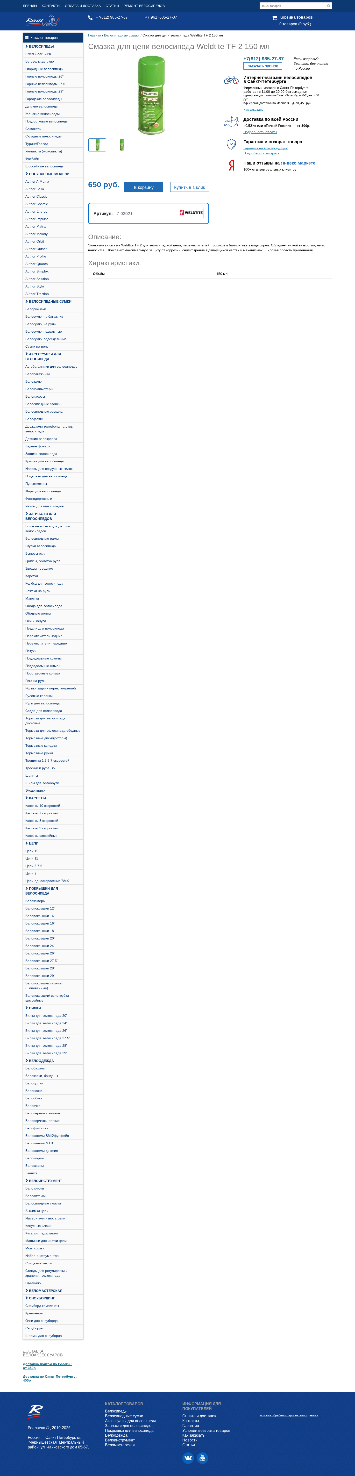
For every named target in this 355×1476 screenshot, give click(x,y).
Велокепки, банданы (41, 1076)
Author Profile (35, 256)
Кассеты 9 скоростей (41, 828)
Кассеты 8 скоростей (41, 821)
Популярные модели (49, 174)
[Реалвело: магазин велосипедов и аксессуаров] (43, 25)
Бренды (30, 6)
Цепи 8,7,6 (33, 866)
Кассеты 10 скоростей (42, 806)
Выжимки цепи (37, 1211)
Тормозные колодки (41, 745)
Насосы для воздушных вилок (48, 469)
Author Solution (37, 279)
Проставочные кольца (42, 673)
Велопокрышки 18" (40, 931)
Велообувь (33, 1098)
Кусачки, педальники (41, 1233)
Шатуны (31, 775)
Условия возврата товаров (206, 1430)
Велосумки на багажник (44, 316)
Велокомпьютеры (39, 389)
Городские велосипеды (43, 99)
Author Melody (36, 234)
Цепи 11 (31, 858)
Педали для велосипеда (44, 628)
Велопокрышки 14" (40, 916)
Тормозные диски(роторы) (46, 738)
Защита (31, 1173)
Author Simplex (37, 271)
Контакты (51, 6)
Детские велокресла (41, 439)
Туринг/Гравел (36, 144)
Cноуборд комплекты (42, 1306)
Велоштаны (34, 1166)
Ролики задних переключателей (50, 688)
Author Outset (36, 249)
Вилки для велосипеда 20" (46, 1015)
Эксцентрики (35, 790)
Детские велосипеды (41, 106)
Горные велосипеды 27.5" (45, 84)
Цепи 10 (31, 851)
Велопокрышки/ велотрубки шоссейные (47, 998)
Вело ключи (34, 1188)
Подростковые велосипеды (46, 121)
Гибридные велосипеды (44, 69)
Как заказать (253, 109)
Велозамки (34, 381)
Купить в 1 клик (189, 187)
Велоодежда (41, 1061)
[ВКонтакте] (188, 1458)
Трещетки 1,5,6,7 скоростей (47, 760)
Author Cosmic (36, 204)
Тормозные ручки (39, 753)
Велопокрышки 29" (40, 976)
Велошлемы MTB (39, 1143)
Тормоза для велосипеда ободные (52, 730)
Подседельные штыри (42, 666)
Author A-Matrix (37, 181)
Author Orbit (34, 241)
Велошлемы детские (41, 1151)
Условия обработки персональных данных (289, 1415)
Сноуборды (34, 1328)
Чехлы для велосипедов (44, 506)
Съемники (33, 1283)
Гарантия (190, 1426)
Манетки (32, 598)
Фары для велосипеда (43, 491)
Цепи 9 (30, 873)
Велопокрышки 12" (40, 908)
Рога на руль (35, 681)
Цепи (33, 843)
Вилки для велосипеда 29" (46, 1053)
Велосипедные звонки (42, 404)
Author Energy (36, 211)
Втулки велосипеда (40, 546)
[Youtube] (202, 1458)
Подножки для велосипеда (46, 476)
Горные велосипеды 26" (44, 76)
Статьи (112, 6)
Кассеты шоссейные (41, 836)
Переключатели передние (46, 643)
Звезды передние (39, 568)
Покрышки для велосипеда (41, 891)
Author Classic (36, 196)
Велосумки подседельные (46, 339)
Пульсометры (36, 484)
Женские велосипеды (42, 114)
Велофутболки (37, 1128)
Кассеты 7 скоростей (41, 813)
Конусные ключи (38, 1226)
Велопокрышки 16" (40, 923)
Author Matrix (35, 226)
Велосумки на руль (40, 324)
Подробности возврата (261, 153)
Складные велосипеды (43, 136)
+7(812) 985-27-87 (112, 17)
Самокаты (33, 129)
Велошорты (34, 1158)
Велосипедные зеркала (44, 411)
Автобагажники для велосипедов (51, 366)
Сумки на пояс (37, 346)
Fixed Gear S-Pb (38, 54)
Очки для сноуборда (41, 1321)
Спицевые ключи (38, 1263)
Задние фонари (37, 446)
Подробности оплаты (260, 132)
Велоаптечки (35, 1196)
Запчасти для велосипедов (40, 516)
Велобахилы (35, 1068)
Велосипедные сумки (50, 301)
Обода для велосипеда (43, 606)
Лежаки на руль (37, 591)
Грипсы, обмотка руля (42, 561)
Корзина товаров (296, 17)
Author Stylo (34, 286)
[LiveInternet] (263, 1408)
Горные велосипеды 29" (44, 91)
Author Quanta (36, 264)
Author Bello (34, 189)
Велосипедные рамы (42, 538)
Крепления (34, 1313)
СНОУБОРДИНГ (42, 1298)
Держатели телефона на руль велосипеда (49, 428)
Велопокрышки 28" (40, 968)
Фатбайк (32, 159)
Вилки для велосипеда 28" (46, 1045)
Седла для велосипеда (43, 711)
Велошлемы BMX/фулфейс (47, 1136)
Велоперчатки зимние (42, 1113)
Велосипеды (41, 46)
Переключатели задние (44, 636)
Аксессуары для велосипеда (43, 356)
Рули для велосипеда (42, 703)
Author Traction (37, 294)
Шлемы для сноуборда (43, 1336)
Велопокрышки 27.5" (41, 961)
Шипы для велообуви (42, 783)
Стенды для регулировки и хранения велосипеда (46, 1273)
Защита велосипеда (41, 454)
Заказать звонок (263, 66)
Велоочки (32, 1106)
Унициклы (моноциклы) (43, 151)
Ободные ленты (38, 613)
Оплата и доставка (83, 6)
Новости (190, 1440)
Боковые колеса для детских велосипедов (48, 528)
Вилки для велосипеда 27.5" (47, 1038)
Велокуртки (34, 1083)
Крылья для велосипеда (44, 461)
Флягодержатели (38, 499)
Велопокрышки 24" (40, 946)
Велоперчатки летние (42, 1121)
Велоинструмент (45, 1181)
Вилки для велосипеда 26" (46, 1030)
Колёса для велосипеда (44, 583)
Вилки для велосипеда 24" (46, 1023)
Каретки (31, 576)
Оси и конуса (35, 621)
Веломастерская (45, 1291)
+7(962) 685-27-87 (161, 17)
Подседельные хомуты (43, 658)
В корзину (144, 187)
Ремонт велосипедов (144, 6)
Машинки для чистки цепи (46, 1241)
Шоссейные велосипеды (44, 166)
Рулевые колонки (39, 696)
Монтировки (34, 1248)
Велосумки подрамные (43, 331)
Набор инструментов (41, 1256)
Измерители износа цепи (45, 1218)
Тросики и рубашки (40, 768)
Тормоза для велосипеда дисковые (45, 720)
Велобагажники (37, 374)
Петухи (30, 651)
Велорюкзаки (35, 309)
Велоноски (33, 1091)
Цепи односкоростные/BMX (47, 881)
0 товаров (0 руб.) (295, 24)
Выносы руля (35, 553)
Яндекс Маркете (298, 163)
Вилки (35, 1008)
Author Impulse (37, 219)
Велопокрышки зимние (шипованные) (43, 985)
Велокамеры (35, 901)
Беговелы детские (39, 61)
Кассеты (37, 798)
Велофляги (34, 419)
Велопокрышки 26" (40, 953)
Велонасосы (35, 396)
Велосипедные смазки (43, 1203)
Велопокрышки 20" (40, 938)
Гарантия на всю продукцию (265, 148)
